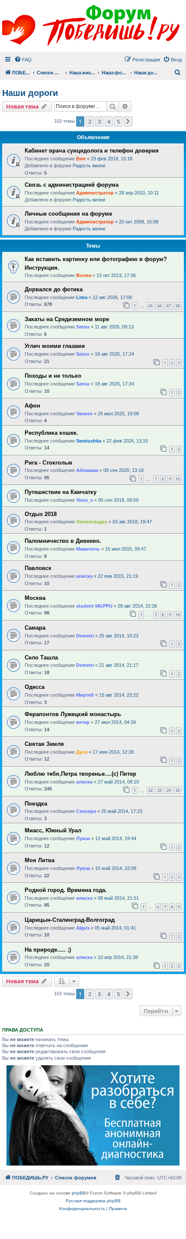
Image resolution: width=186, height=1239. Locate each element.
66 (159, 306)
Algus (83, 927)
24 (169, 790)
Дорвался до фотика (54, 289)
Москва (35, 598)
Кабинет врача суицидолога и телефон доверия (92, 150)
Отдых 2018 (41, 514)
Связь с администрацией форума (72, 185)
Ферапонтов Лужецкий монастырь (73, 714)
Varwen (84, 413)
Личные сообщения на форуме (68, 213)
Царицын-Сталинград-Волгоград (70, 920)
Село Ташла (41, 657)
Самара (35, 627)
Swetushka (88, 440)
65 (150, 306)
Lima (81, 297)
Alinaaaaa (87, 470)
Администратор (95, 192)
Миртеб (85, 695)
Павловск (38, 568)
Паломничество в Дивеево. (63, 541)
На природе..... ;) (48, 949)
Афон (32, 405)
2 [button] (89, 121)
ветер (83, 722)
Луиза (83, 838)
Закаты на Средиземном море (67, 319)
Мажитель (88, 548)
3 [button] (99, 121)
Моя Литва (40, 860)
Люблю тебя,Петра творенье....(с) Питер (80, 774)
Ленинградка (91, 521)
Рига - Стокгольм (48, 462)
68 (178, 306)
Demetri (85, 635)
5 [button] (118, 121)
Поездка (36, 803)
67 (169, 306)
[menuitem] (23, 59)
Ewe (81, 158)
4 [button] (108, 121)
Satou (83, 326)
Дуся (81, 752)
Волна (83, 275)
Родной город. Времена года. (66, 890)
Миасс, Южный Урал (53, 830)
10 (178, 479)
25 (178, 790)
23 (159, 790)
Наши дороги (30, 93)
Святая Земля (44, 744)
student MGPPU (94, 605)
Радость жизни (89, 165)
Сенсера (86, 811)
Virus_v (84, 500)
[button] (128, 121)
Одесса (35, 687)
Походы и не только (53, 376)
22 (150, 790)
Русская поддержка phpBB (93, 1200)
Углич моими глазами (55, 346)
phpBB (79, 1193)
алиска (84, 576)
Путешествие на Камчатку (60, 492)
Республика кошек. (51, 433)
